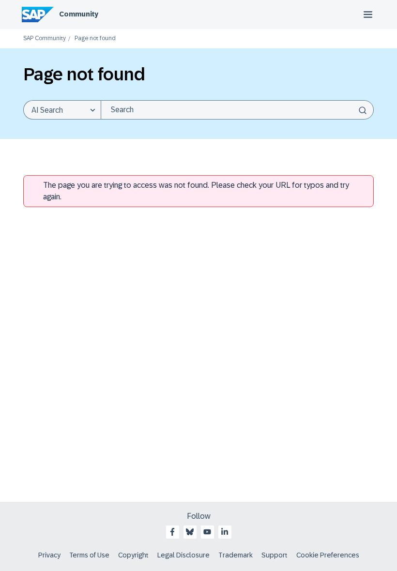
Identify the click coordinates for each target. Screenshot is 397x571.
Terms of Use (89, 555)
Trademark (235, 555)
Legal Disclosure (183, 555)
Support (274, 555)
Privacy (49, 555)
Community (78, 14)
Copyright (133, 555)
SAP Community (44, 38)
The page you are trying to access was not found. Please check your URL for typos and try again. (196, 191)
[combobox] (237, 110)
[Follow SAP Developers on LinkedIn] (225, 532)
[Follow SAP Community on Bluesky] (190, 532)
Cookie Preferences (327, 555)
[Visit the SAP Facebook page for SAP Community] (172, 532)
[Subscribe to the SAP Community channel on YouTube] (207, 532)
